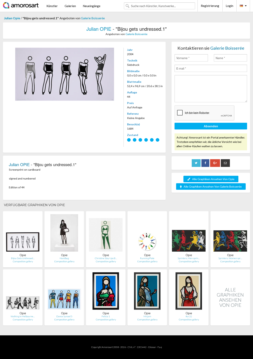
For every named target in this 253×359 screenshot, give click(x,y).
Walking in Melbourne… (23, 316)
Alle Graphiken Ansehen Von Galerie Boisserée (213, 186)
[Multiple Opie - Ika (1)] (189, 292)
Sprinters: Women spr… (230, 258)
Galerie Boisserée (93, 18)
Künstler (52, 6)
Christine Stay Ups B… (106, 258)
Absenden (211, 126)
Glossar (152, 347)
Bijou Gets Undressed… (23, 258)
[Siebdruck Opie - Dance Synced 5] (64, 292)
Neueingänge (91, 6)
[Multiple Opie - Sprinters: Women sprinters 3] (230, 234)
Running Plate (147, 258)
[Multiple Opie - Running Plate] (147, 234)
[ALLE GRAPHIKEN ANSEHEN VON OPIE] (230, 321)
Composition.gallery (23, 261)
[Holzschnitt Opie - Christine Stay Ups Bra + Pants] (106, 234)
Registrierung (210, 5)
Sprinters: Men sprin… (189, 258)
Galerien (70, 6)
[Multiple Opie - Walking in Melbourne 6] (23, 292)
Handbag (64, 258)
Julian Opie (12, 18)
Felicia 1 (106, 316)
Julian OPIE (98, 28)
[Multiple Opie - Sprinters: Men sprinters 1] (189, 234)
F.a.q (160, 347)
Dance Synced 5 (64, 316)
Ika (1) (189, 316)
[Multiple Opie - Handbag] (64, 234)
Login (229, 5)
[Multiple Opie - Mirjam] (147, 292)
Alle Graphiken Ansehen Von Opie (213, 179)
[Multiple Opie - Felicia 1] (106, 292)
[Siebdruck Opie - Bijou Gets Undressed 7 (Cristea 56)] (23, 234)
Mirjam (147, 316)
